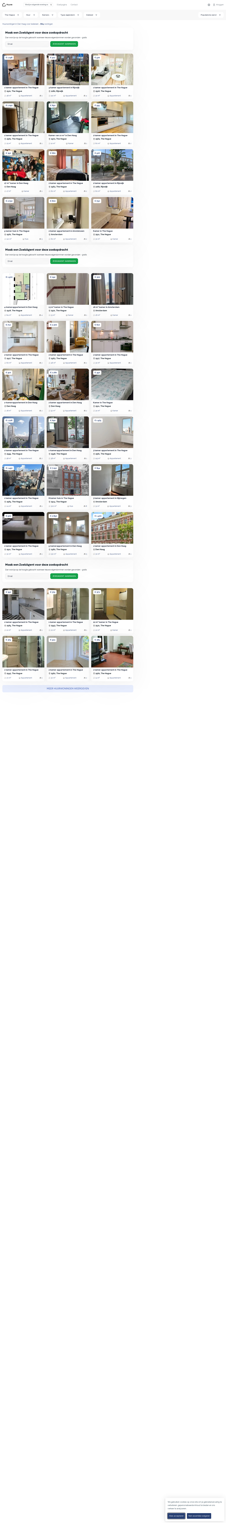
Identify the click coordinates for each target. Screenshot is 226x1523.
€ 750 (97, 201)
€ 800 (53, 201)
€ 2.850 (53, 516)
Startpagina (62, 5)
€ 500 (8, 516)
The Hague (10, 15)
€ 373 (97, 592)
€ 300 (97, 277)
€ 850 (52, 105)
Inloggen (220, 5)
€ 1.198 (9, 57)
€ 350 (8, 153)
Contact (74, 5)
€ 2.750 (9, 201)
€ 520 (97, 57)
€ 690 (53, 420)
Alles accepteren (176, 1516)
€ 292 (52, 277)
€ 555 (97, 105)
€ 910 (8, 372)
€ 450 (97, 372)
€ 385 (97, 640)
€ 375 (52, 592)
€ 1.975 (98, 420)
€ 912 (52, 57)
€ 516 (97, 153)
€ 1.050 (9, 105)
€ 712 (8, 325)
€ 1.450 (9, 468)
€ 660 (53, 153)
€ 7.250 (53, 468)
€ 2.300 (53, 325)
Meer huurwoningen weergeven (68, 688)
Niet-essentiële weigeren (199, 1516)
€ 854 (97, 468)
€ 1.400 (98, 516)
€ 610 (97, 325)
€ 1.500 (9, 277)
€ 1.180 (53, 372)
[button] (6, 69)
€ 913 (52, 640)
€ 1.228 (9, 420)
